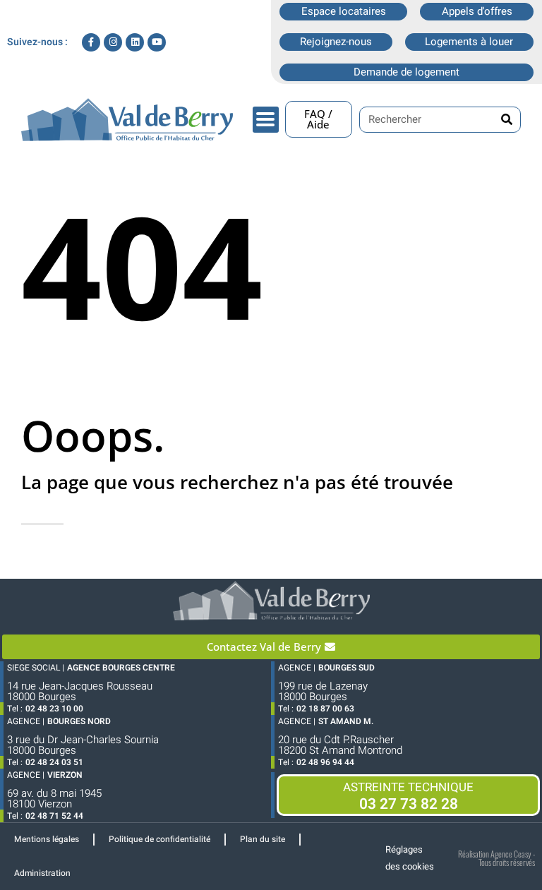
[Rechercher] (507, 119)
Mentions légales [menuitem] (46, 839)
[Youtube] (156, 42)
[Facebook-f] (91, 42)
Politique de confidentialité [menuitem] (159, 839)
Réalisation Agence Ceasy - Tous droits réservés (496, 858)
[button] (266, 120)
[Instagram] (113, 42)
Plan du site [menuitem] (262, 839)
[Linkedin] (135, 42)
